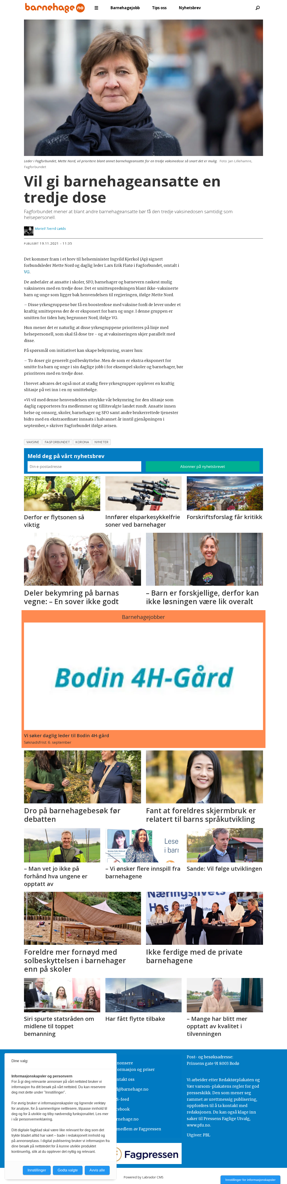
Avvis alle (97, 1170)
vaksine (32, 442)
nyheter (101, 442)
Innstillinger (37, 1170)
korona (82, 442)
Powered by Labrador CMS (143, 1177)
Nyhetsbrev (190, 7)
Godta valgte (68, 1170)
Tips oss (159, 7)
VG (27, 272)
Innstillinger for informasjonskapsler (250, 1180)
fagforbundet (57, 442)
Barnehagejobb (125, 7)
